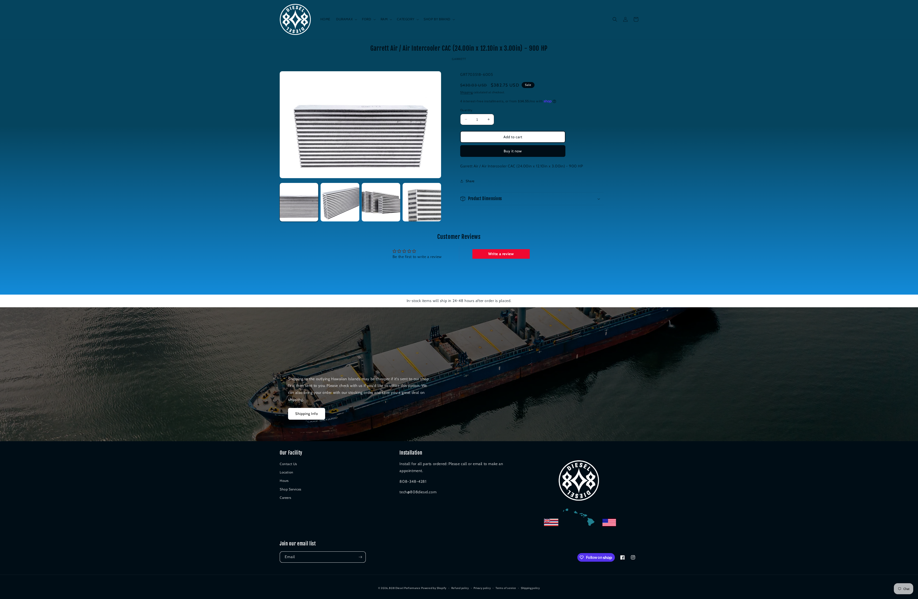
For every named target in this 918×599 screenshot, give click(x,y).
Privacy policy (482, 588)
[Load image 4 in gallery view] (422, 202)
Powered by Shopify (434, 588)
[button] (346, 19)
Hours (284, 480)
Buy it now (513, 151)
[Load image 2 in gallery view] (340, 202)
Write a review (501, 254)
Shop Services (290, 489)
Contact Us (288, 464)
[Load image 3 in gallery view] (381, 202)
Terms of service (506, 588)
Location (286, 472)
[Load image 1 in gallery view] (299, 202)
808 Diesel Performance (404, 588)
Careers (285, 497)
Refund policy (460, 588)
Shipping (466, 92)
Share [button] (470, 181)
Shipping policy (530, 588)
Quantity (466, 110)
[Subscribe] (360, 557)
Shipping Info (306, 414)
